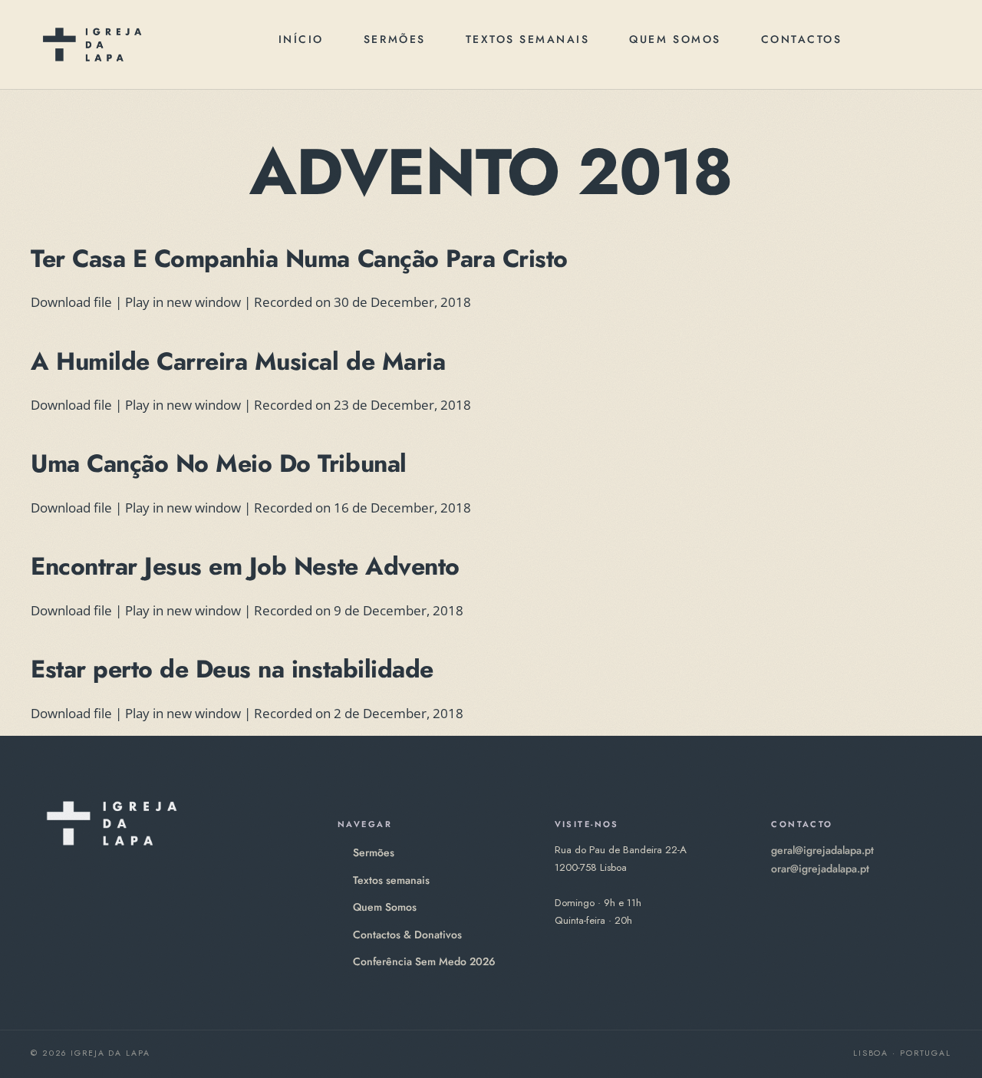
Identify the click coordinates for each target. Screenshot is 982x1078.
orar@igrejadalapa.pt (820, 868)
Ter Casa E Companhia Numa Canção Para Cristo (299, 258)
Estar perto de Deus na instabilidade (232, 669)
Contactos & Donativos (407, 934)
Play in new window (183, 302)
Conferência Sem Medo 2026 (424, 961)
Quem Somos (674, 39)
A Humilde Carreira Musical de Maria (238, 361)
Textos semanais (528, 39)
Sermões (395, 39)
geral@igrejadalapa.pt (822, 850)
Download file (71, 302)
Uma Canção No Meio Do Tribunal (219, 463)
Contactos (801, 39)
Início (301, 39)
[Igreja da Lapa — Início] (92, 44)
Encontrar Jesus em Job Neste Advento (245, 566)
